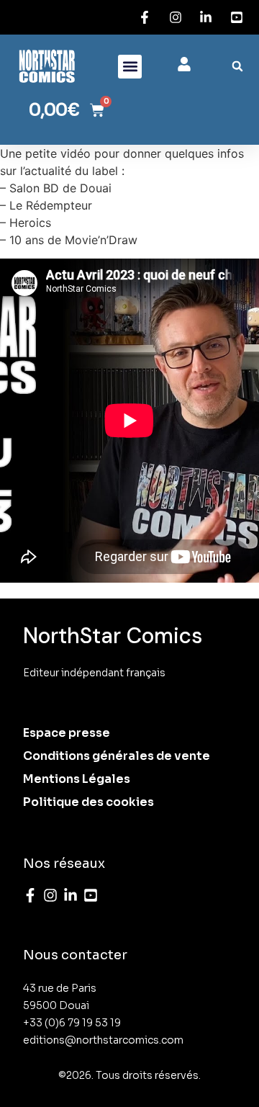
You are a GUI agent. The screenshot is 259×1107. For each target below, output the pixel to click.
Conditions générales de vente (116, 755)
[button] (130, 67)
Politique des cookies (88, 802)
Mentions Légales (76, 778)
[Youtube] (90, 895)
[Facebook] (30, 895)
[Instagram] (50, 895)
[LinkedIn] (70, 895)
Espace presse (66, 732)
